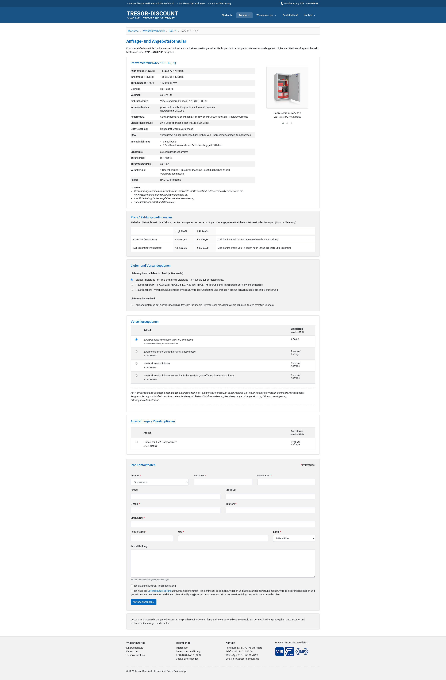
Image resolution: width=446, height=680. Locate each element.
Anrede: (136, 475)
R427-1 (173, 31)
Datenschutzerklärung (160, 590)
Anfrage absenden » (143, 602)
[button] (283, 123)
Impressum (182, 647)
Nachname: (264, 475)
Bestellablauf (290, 15)
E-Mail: (135, 504)
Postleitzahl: (138, 531)
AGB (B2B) (195, 655)
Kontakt (308, 15)
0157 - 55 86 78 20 (248, 655)
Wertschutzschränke (154, 31)
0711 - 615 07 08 (309, 3)
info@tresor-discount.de (246, 658)
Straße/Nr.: (138, 517)
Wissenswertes (265, 15)
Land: (277, 531)
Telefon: (231, 504)
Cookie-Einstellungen (187, 658)
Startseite (227, 15)
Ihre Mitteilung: (139, 546)
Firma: (134, 490)
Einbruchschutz (134, 647)
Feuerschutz (133, 651)
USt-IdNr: (231, 490)
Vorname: (200, 475)
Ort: (181, 531)
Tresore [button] (243, 15)
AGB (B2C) (182, 655)
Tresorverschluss (135, 655)
